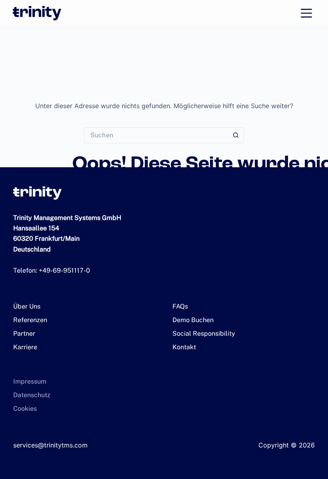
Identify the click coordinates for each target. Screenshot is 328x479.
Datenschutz (31, 395)
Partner (24, 333)
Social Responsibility (203, 333)
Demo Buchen (193, 320)
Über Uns (26, 306)
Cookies (25, 408)
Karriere (25, 347)
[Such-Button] (236, 135)
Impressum (29, 381)
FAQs (180, 306)
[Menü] (306, 13)
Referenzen (30, 320)
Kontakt (184, 347)
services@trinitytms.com (50, 445)
